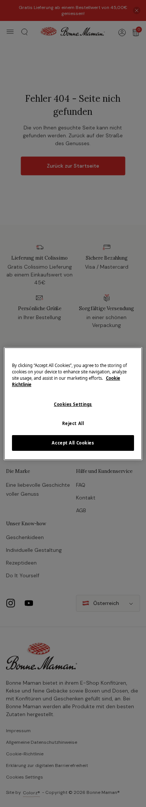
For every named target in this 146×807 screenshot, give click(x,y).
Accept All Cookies (73, 443)
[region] (73, 403)
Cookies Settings (73, 404)
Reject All (73, 423)
